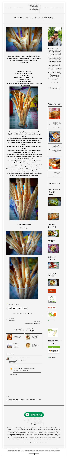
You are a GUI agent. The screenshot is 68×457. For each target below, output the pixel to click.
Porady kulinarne (56, 7)
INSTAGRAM (35, 442)
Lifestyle (46, 7)
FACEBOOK (25, 442)
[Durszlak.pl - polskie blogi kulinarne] (52, 357)
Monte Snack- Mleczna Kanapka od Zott (32, 323)
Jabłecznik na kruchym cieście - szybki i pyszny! (57, 123)
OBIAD (9, 308)
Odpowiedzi (14, 366)
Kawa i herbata (18, 7)
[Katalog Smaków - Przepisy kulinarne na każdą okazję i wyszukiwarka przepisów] (52, 302)
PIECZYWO (14, 308)
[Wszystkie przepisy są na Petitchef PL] (52, 292)
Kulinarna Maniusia (14, 358)
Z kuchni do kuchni (33, 8)
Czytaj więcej (56, 127)
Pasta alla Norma (12, 320)
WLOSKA (25, 308)
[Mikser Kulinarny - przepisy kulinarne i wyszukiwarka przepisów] (53, 336)
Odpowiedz (12, 362)
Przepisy (9, 7)
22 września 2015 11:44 (29, 368)
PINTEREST (45, 442)
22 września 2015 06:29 (24, 358)
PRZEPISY (20, 308)
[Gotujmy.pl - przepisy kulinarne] (54, 353)
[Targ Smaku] (51, 320)
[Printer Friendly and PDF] (12, 304)
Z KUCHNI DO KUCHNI (17, 368)
